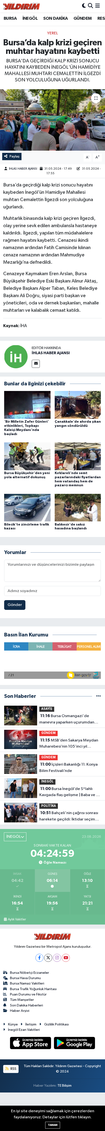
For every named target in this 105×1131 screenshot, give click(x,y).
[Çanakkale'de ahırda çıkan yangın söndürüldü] (78, 405)
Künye (13, 1024)
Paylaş (15, 156)
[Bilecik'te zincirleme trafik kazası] (27, 507)
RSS (13, 1069)
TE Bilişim (64, 1085)
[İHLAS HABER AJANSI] (16, 356)
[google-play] (74, 1044)
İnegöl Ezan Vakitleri (24, 1030)
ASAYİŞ (46, 709)
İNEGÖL (30, 18)
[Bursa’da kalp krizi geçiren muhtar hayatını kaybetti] (52, 120)
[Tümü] (98, 696)
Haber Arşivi (19, 1011)
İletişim (30, 1024)
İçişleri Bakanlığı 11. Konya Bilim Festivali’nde (68, 767)
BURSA (10, 18)
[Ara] (90, 6)
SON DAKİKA (55, 18)
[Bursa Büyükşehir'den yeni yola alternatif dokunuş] (27, 456)
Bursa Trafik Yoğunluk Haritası (33, 989)
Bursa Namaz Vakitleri (27, 983)
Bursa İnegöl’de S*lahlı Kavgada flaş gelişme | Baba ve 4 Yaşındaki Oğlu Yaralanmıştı (69, 792)
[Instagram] (57, 958)
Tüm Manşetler (22, 1000)
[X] (48, 958)
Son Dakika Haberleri (26, 1005)
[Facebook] (39, 958)
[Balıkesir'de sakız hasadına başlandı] (78, 507)
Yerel (52, 33)
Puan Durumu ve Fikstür (28, 994)
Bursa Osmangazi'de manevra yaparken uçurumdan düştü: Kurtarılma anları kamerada (70, 719)
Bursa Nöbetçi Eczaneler (29, 973)
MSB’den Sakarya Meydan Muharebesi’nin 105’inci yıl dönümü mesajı (68, 744)
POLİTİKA (48, 806)
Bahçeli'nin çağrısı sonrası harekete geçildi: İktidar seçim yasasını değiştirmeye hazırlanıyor (70, 816)
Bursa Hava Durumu (25, 978)
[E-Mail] (36, 364)
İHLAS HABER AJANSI (23, 168)
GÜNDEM (83, 18)
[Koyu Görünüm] (84, 6)
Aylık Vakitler (17, 919)
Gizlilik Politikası (56, 1024)
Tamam (52, 1125)
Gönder (15, 605)
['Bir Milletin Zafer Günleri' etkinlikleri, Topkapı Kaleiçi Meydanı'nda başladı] (27, 405)
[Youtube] (66, 958)
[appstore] (31, 1044)
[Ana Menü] (97, 6)
